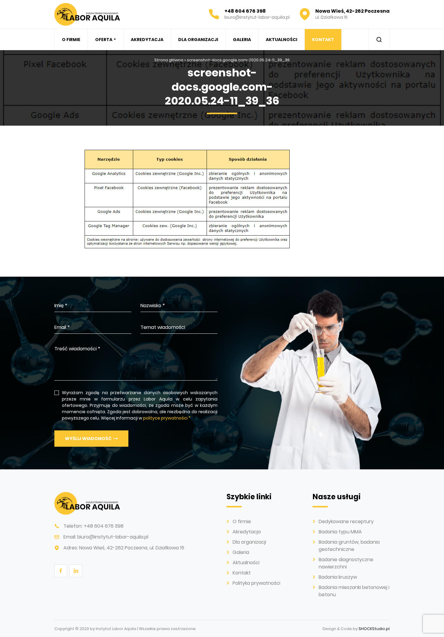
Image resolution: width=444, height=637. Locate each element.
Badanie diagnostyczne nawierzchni (346, 563)
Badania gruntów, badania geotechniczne (349, 546)
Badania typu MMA (340, 531)
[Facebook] (60, 571)
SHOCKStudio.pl (374, 628)
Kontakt (323, 40)
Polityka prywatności (256, 583)
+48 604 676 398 (104, 526)
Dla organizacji (198, 40)
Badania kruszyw (338, 577)
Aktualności (281, 40)
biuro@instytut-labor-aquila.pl (112, 536)
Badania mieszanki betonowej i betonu (141, 127)
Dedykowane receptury (346, 521)
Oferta (103, 40)
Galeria (242, 40)
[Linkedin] (75, 571)
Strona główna (168, 60)
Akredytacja (147, 40)
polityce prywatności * (167, 418)
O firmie (71, 40)
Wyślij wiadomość (88, 439)
